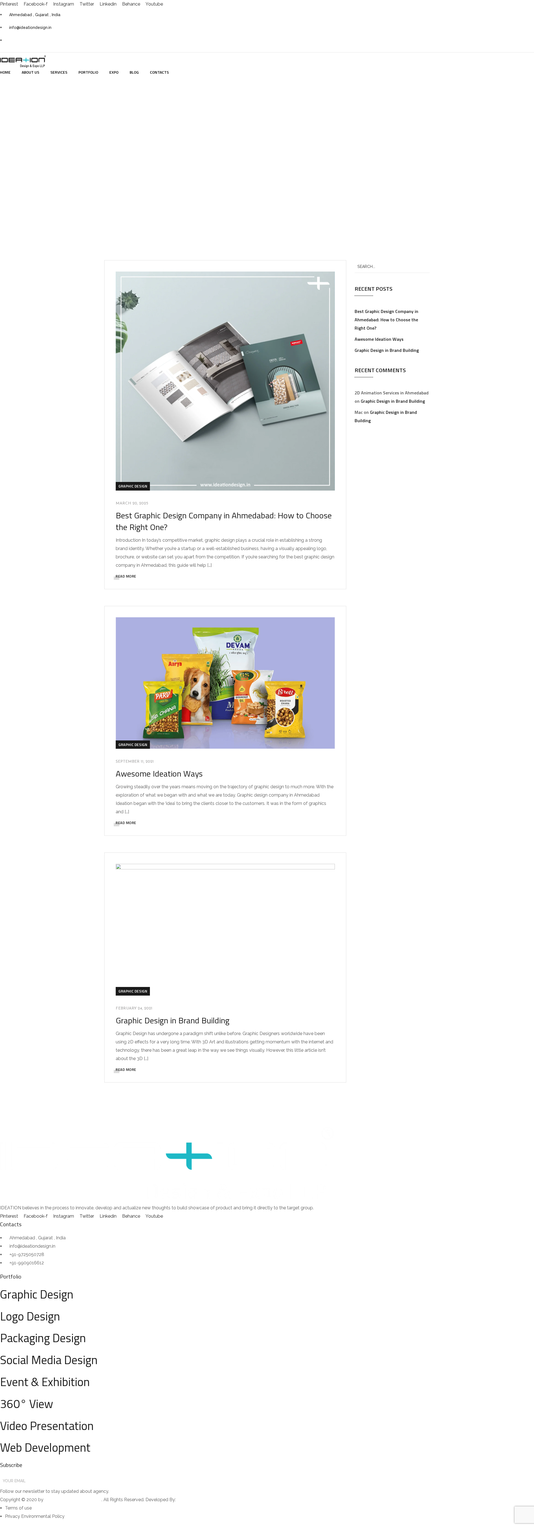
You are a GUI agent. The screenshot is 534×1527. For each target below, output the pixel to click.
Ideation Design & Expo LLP (73, 1499)
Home (5, 72)
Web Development (45, 1447)
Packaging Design (43, 1338)
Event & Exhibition (45, 1382)
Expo (113, 72)
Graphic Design (132, 486)
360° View (26, 1403)
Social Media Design (49, 1360)
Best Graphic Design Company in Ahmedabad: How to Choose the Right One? (224, 521)
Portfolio (88, 72)
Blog (134, 72)
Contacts (159, 72)
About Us (30, 72)
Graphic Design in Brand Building (172, 1020)
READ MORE (126, 576)
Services (58, 72)
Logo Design (30, 1316)
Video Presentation (47, 1425)
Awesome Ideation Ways (159, 773)
